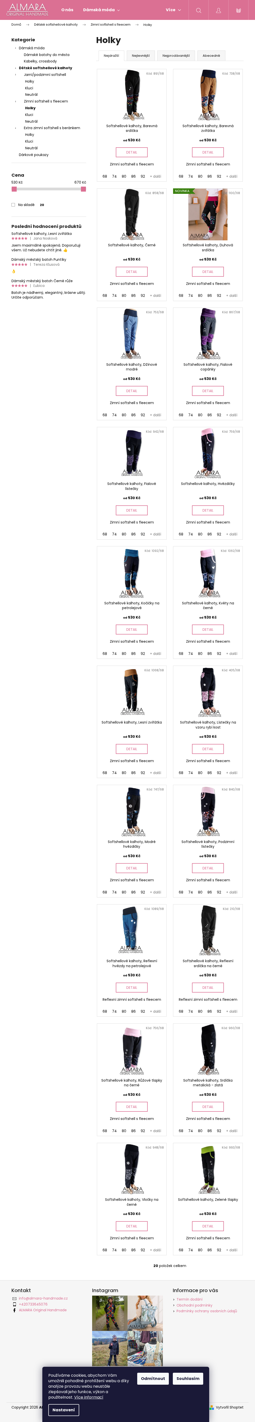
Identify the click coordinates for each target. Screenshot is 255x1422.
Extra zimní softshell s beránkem (52, 127)
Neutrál (31, 94)
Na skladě (31, 204)
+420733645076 (33, 1304)
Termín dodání (189, 1299)
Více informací (88, 1397)
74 (114, 176)
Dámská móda (32, 48)
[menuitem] (67, 10)
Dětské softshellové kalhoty (45, 67)
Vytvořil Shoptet (230, 1407)
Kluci (29, 88)
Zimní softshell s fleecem (46, 101)
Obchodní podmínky (194, 1305)
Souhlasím (188, 1378)
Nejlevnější (141, 55)
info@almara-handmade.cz (43, 1298)
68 (105, 176)
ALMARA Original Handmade (43, 1310)
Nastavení (64, 1410)
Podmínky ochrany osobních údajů (207, 1311)
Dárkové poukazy (34, 154)
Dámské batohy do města (46, 54)
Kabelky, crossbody (40, 61)
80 (124, 176)
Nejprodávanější (176, 55)
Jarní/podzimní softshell (45, 74)
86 (133, 176)
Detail (131, 152)
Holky (29, 81)
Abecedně (211, 55)
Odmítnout (153, 1378)
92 (143, 176)
